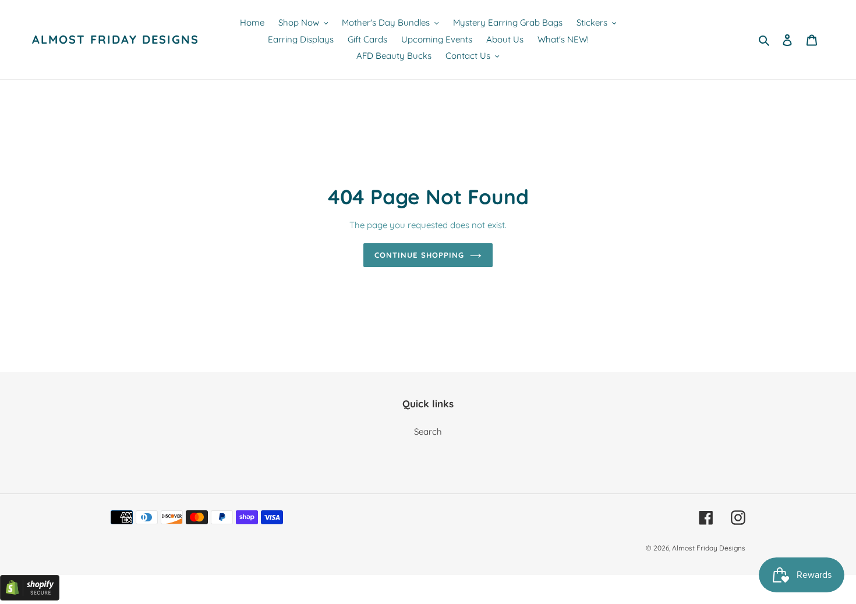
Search (428, 431)
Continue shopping (419, 255)
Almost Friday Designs (115, 40)
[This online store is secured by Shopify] (29, 597)
